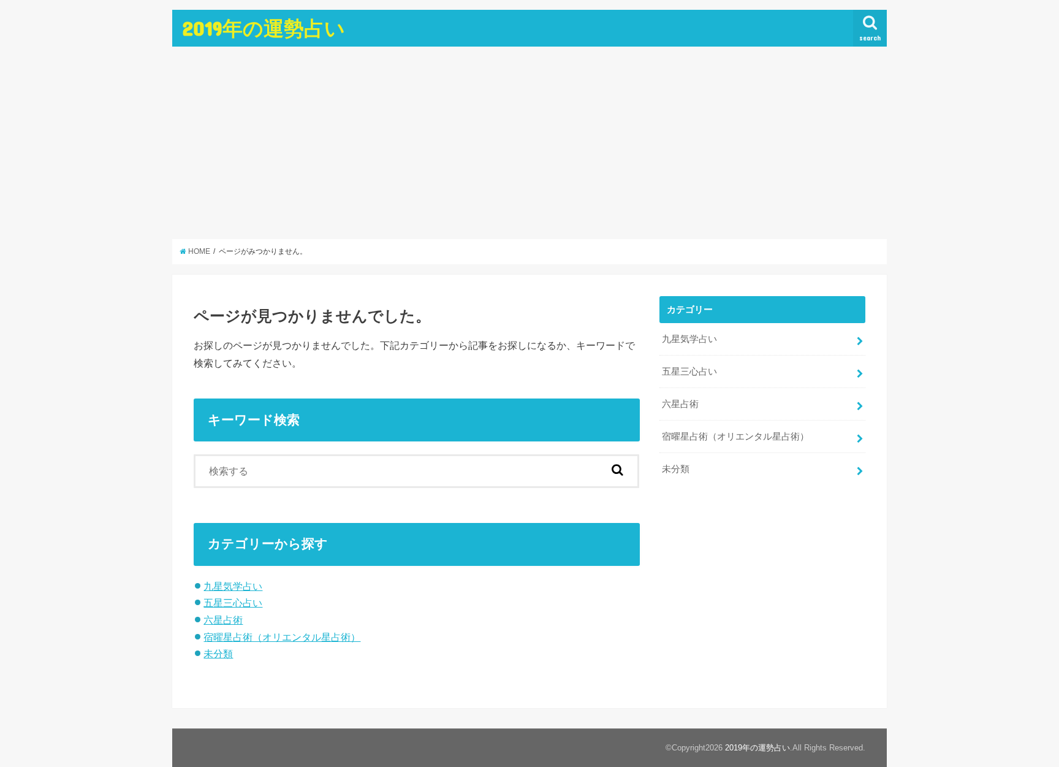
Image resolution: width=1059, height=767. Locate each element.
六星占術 (223, 619)
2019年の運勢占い (263, 28)
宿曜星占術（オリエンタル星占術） (281, 637)
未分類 (218, 653)
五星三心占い (232, 602)
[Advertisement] (529, 143)
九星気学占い (232, 586)
